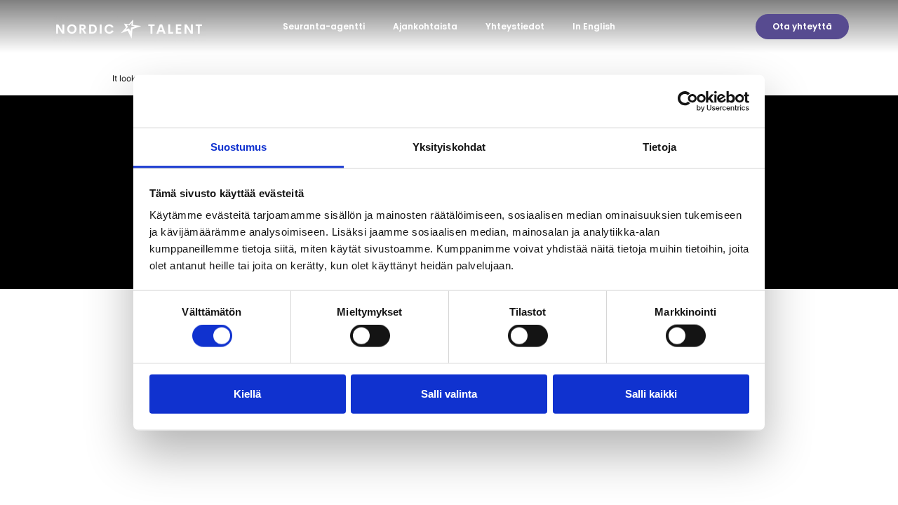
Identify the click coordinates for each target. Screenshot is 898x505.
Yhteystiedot (514, 26)
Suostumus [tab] (238, 147)
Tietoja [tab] (659, 147)
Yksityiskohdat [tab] (449, 147)
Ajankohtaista (425, 26)
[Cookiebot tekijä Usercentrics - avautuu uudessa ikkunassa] (687, 101)
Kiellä (247, 393)
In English (593, 26)
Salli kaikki (651, 393)
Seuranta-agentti (324, 26)
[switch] (370, 336)
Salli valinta (449, 393)
